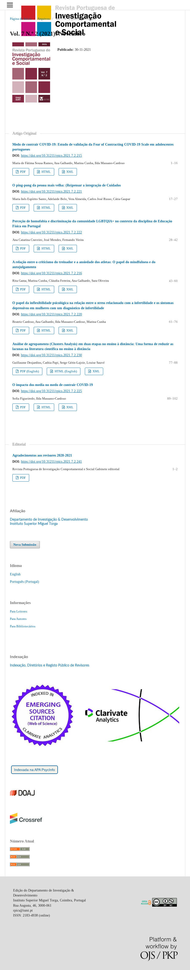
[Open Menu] (10, 5)
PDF (22, 172)
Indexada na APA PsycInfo (34, 770)
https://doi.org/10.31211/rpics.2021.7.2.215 (51, 155)
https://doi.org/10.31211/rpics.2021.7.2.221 (51, 191)
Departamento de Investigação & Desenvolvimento (49, 519)
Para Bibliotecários (22, 626)
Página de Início (21, 19)
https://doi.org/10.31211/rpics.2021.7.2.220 (51, 314)
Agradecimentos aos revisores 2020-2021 (42, 455)
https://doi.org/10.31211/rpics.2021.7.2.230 (51, 355)
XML (69, 172)
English (15, 574)
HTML (46, 172)
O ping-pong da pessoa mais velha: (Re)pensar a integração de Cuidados (66, 185)
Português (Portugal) (24, 582)
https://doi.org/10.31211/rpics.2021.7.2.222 (51, 232)
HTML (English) (65, 371)
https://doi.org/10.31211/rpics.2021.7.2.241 (51, 461)
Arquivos (43, 19)
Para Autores (18, 619)
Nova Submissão (24, 544)
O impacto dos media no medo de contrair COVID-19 (52, 385)
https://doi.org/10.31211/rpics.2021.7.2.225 (51, 391)
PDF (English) (29, 371)
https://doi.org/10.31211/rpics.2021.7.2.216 (51, 273)
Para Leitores (18, 611)
